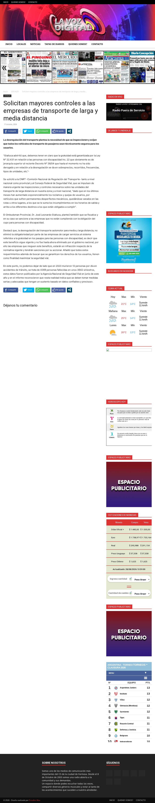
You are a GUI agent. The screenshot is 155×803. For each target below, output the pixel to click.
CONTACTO (32, 2)
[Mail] (129, 2)
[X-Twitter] (139, 2)
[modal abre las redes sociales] (69, 131)
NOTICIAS (35, 44)
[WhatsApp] (144, 2)
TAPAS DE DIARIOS (54, 44)
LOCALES (21, 44)
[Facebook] (119, 2)
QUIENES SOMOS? (18, 2)
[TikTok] (134, 2)
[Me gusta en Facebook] (58, 131)
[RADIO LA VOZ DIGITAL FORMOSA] (77, 22)
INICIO (5, 2)
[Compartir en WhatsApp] (42, 131)
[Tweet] (28, 131)
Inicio (5, 91)
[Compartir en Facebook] (10, 131)
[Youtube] (149, 2)
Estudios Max (34, 800)
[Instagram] (124, 2)
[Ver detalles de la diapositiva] (129, 240)
